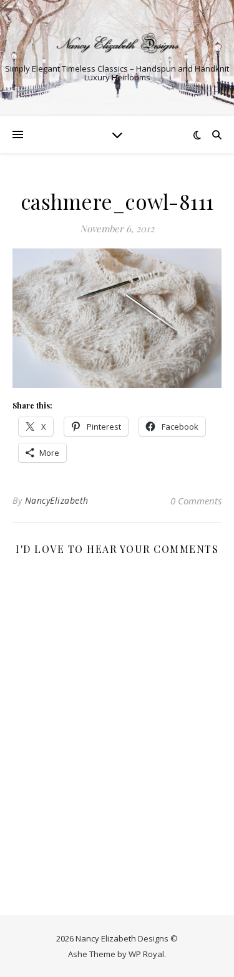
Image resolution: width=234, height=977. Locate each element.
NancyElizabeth (57, 500)
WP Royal (146, 954)
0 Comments (196, 500)
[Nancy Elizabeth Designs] (117, 43)
